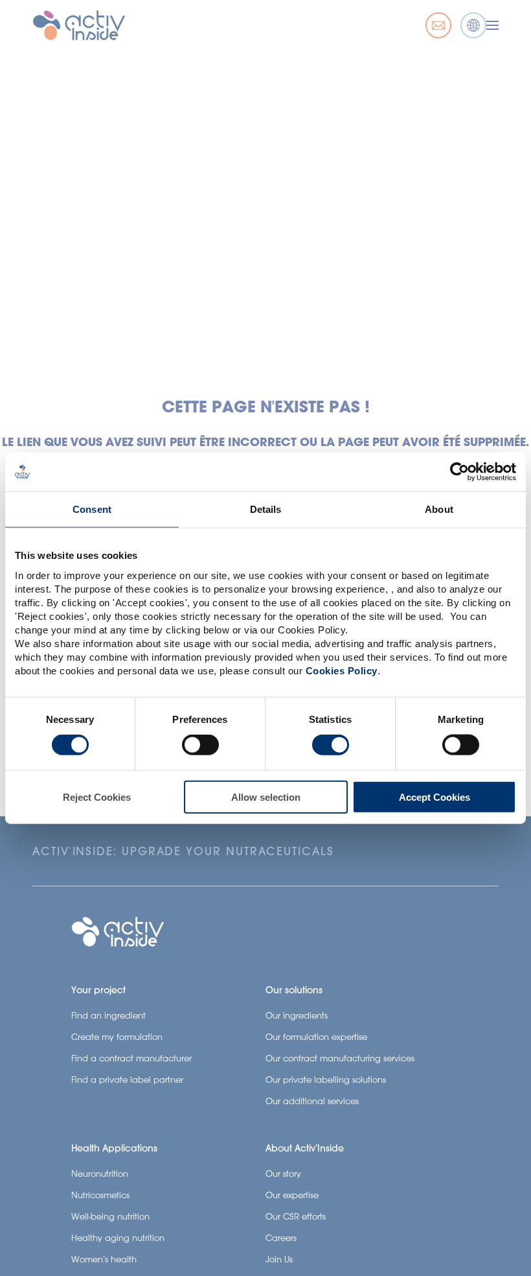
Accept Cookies (434, 796)
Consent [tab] (92, 509)
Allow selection (265, 796)
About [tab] (439, 509)
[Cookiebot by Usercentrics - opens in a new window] (459, 472)
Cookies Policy (342, 670)
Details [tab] (266, 509)
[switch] (200, 745)
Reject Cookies (97, 796)
